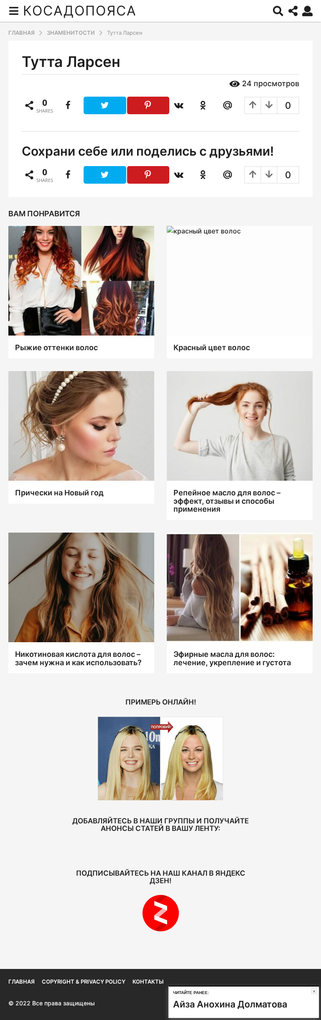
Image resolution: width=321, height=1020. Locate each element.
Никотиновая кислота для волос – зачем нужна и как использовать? (78, 658)
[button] (13, 11)
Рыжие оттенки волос (56, 347)
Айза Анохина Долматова (230, 1004)
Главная (21, 981)
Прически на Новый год (59, 492)
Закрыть (314, 991)
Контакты (147, 981)
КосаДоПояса (80, 11)
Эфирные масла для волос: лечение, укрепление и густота (232, 658)
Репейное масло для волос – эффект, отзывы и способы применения (226, 501)
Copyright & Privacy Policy (83, 981)
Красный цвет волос (211, 347)
